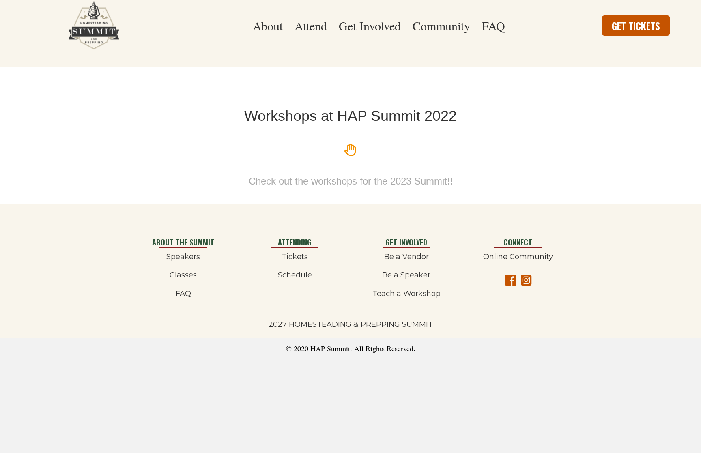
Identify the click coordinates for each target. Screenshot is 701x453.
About (268, 25)
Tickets (295, 256)
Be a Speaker (406, 275)
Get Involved (370, 25)
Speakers (183, 256)
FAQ (493, 25)
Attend (311, 25)
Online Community (518, 256)
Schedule (295, 275)
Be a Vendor (406, 256)
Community (441, 25)
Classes (183, 275)
